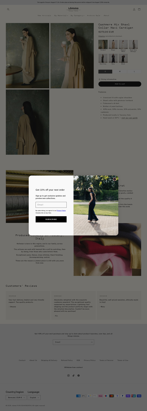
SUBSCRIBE (51, 219)
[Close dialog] (114, 179)
